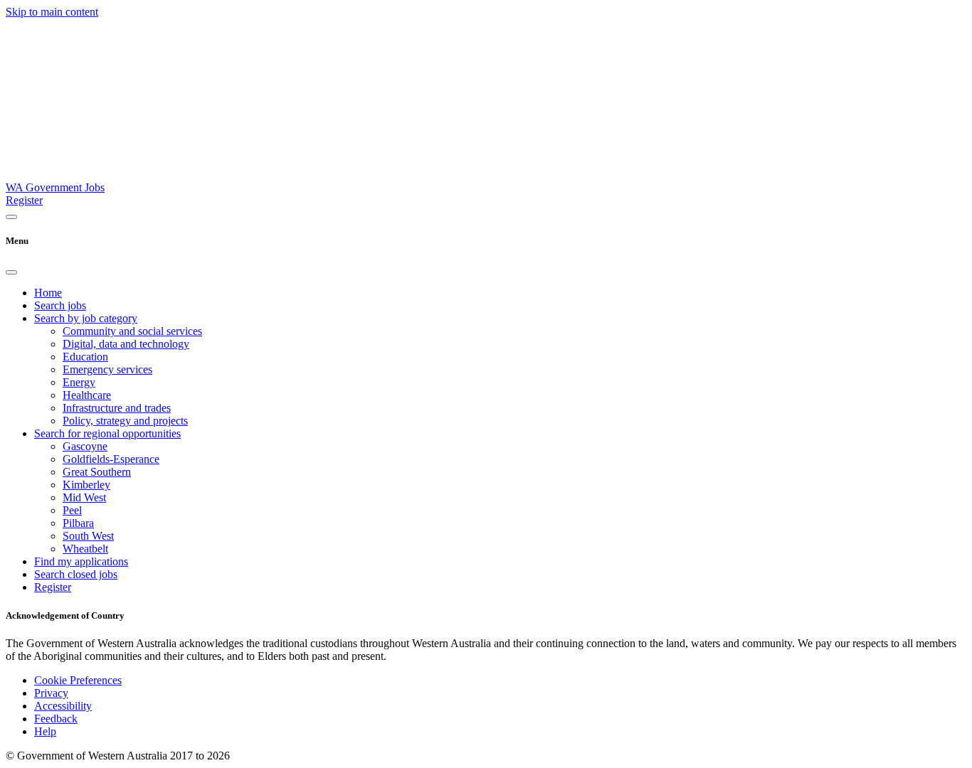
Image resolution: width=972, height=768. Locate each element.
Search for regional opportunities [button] (107, 433)
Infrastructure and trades (117, 408)
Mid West (84, 497)
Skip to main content (52, 12)
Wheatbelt (85, 549)
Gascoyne (85, 446)
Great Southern (97, 472)
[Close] (11, 272)
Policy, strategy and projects (125, 421)
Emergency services (107, 369)
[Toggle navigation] (11, 217)
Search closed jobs (75, 574)
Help (45, 731)
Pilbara (78, 523)
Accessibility (63, 706)
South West (88, 536)
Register (24, 200)
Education (85, 357)
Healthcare (87, 395)
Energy (79, 382)
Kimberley (86, 485)
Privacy (51, 693)
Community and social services (132, 331)
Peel (72, 510)
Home (48, 293)
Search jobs (60, 305)
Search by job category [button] (85, 318)
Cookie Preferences (78, 680)
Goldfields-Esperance (111, 459)
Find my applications (81, 561)
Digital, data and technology (126, 344)
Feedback (56, 719)
